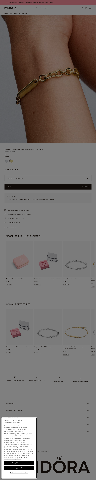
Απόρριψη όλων (19, 468)
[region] (19, 448)
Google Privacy (17, 459)
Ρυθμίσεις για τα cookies (19, 473)
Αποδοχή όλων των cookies (19, 463)
